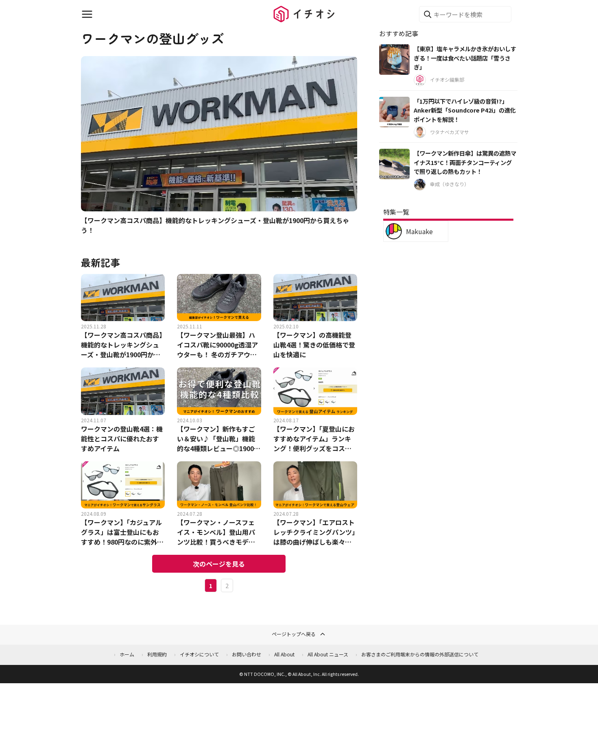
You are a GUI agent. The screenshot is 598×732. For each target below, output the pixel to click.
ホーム (127, 654)
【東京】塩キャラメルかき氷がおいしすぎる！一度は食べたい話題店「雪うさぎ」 (465, 57)
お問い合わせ (246, 654)
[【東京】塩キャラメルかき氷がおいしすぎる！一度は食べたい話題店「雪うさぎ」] (394, 59)
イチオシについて (199, 654)
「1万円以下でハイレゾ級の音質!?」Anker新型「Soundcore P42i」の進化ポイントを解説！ (465, 110)
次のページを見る (219, 564)
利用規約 (157, 654)
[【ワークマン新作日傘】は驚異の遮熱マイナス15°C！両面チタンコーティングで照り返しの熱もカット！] (394, 164)
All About (284, 654)
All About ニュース (328, 654)
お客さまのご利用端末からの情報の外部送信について (419, 654)
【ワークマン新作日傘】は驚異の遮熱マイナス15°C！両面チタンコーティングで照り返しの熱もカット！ (465, 162)
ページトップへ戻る (294, 633)
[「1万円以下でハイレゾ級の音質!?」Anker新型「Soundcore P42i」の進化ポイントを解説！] (394, 112)
